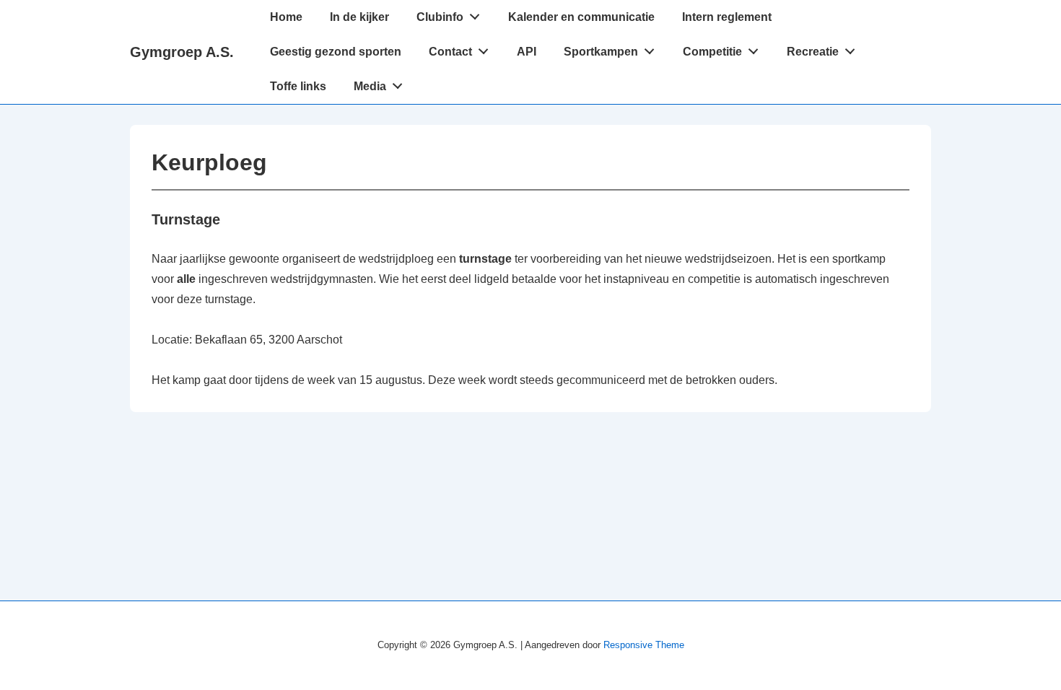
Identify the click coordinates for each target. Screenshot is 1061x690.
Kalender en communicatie (581, 17)
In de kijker (359, 17)
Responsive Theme (643, 644)
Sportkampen (601, 51)
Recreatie (813, 51)
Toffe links (298, 86)
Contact (450, 51)
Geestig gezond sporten (335, 51)
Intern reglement (727, 17)
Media (370, 86)
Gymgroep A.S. (182, 52)
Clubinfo (439, 17)
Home (286, 17)
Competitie (712, 51)
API (526, 51)
